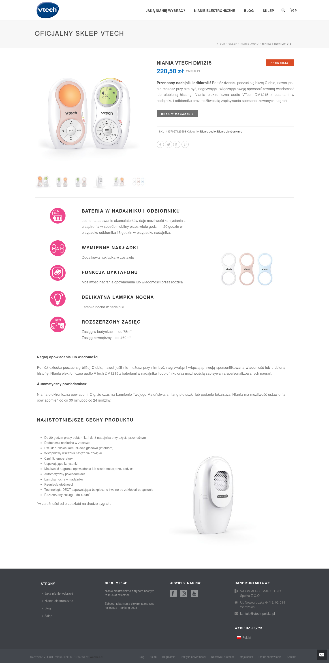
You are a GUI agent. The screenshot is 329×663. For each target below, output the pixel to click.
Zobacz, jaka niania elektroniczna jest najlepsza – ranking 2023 (129, 606)
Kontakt (291, 657)
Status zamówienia (270, 657)
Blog (249, 10)
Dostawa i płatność (222, 657)
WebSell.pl (96, 657)
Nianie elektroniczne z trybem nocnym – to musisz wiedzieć (131, 593)
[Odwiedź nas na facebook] (173, 593)
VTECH (220, 43)
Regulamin (168, 657)
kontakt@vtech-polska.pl (257, 613)
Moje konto (246, 657)
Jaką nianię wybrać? (165, 10)
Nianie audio (250, 43)
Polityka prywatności (193, 657)
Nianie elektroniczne (214, 10)
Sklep (268, 10)
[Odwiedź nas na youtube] (194, 593)
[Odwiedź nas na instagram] (183, 593)
